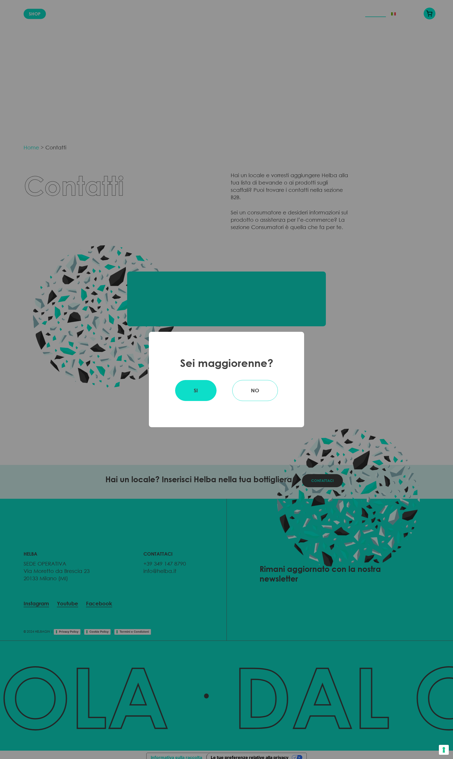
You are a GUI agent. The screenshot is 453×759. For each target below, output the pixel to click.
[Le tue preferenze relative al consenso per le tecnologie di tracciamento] (444, 750)
